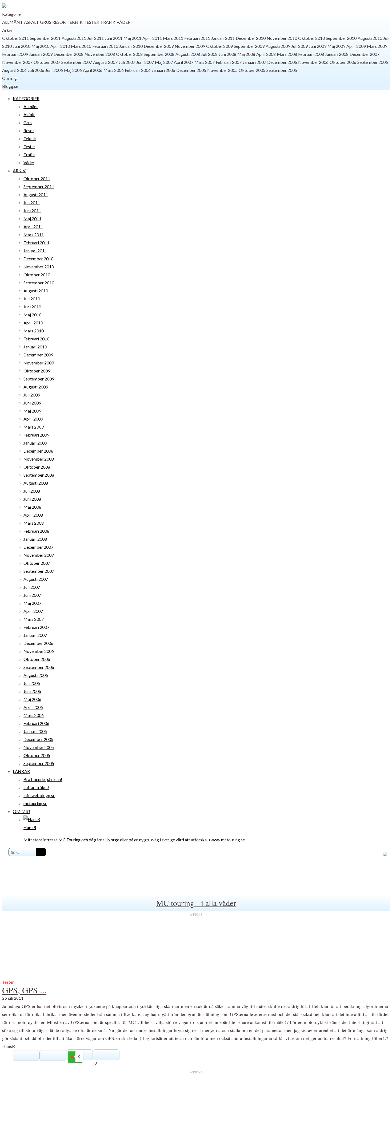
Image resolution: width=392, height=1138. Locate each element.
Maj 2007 (164, 62)
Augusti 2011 (74, 38)
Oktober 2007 (47, 62)
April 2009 (356, 46)
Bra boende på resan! (42, 779)
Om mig (9, 78)
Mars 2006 (113, 70)
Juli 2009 (299, 46)
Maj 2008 (246, 54)
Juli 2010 (31, 298)
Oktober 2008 (129, 54)
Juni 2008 (227, 54)
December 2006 (282, 62)
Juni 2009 (317, 46)
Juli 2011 (95, 38)
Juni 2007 (145, 62)
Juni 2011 (113, 38)
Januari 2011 (223, 38)
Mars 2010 (81, 46)
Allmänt (12, 22)
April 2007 (183, 62)
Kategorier (12, 14)
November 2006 (313, 62)
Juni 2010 (21, 46)
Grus (45, 22)
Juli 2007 (127, 62)
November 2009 (190, 46)
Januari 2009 (41, 54)
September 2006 (372, 62)
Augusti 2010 (370, 38)
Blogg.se (10, 86)
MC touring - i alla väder (196, 902)
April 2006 (92, 70)
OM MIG (21, 811)
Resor (59, 22)
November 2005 (222, 70)
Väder (123, 22)
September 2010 (341, 38)
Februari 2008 (311, 54)
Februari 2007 (229, 62)
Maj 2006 (73, 70)
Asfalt (31, 22)
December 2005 (191, 70)
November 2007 (17, 62)
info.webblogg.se (39, 795)
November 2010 (282, 38)
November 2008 (100, 54)
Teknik (75, 22)
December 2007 (364, 54)
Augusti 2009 (278, 46)
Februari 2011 (197, 38)
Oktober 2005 (252, 70)
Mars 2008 (287, 54)
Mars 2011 (173, 38)
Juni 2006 (54, 70)
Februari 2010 (105, 46)
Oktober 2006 (343, 62)
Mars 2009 (377, 46)
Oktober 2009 (219, 46)
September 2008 (159, 54)
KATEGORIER (26, 98)
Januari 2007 (254, 62)
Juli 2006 (36, 70)
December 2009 (159, 46)
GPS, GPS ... (24, 990)
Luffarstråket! (36, 787)
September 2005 (281, 70)
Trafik (107, 22)
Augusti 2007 (105, 62)
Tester (91, 22)
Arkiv (7, 30)
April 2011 (152, 38)
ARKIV (19, 170)
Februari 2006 (138, 70)
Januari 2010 (131, 46)
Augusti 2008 (187, 54)
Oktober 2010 (311, 38)
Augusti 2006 (14, 70)
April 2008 (266, 54)
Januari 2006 (163, 70)
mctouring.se (35, 803)
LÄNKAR (21, 771)
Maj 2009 (336, 46)
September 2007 (76, 62)
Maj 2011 (132, 38)
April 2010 (60, 46)
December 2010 (251, 38)
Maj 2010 (40, 46)
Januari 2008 (337, 54)
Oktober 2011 (15, 38)
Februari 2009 (15, 54)
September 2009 (249, 46)
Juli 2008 (209, 54)
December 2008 (68, 54)
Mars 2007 (204, 62)
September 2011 (45, 38)
